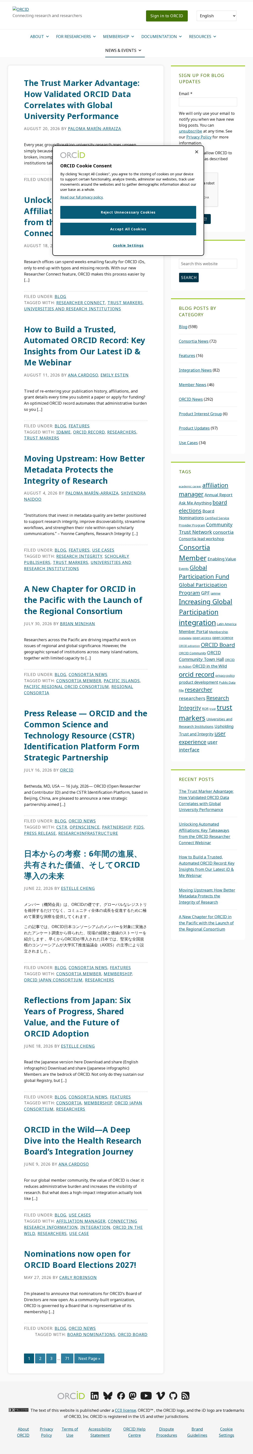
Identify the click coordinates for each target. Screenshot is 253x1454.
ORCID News (82, 821)
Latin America (226, 624)
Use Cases (103, 550)
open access (201, 638)
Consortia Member (78, 680)
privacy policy (225, 675)
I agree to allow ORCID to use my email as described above (205, 158)
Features (79, 426)
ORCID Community (192, 653)
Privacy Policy (198, 137)
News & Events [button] (120, 50)
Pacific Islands (122, 680)
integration (95, 1227)
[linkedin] (95, 1398)
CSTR (61, 827)
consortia (69, 1103)
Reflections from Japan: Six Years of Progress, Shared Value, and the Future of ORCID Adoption (77, 1016)
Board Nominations (91, 1334)
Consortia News (88, 674)
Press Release (40, 833)
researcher (198, 689)
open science (222, 637)
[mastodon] (132, 1398)
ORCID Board (133, 1334)
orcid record (89, 432)
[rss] (185, 1398)
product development (198, 682)
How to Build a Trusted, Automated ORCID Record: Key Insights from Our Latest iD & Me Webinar (84, 346)
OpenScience (85, 827)
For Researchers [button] (73, 36)
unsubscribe (190, 131)
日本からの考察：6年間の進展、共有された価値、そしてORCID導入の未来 (83, 864)
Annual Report (218, 495)
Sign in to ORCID (166, 16)
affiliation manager (80, 1221)
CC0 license (125, 1410)
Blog (60, 296)
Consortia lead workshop (201, 538)
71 (69, 1358)
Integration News (195, 370)
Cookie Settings (226, 1432)
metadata (185, 638)
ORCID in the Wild (209, 666)
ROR (205, 708)
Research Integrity (79, 556)
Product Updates (194, 428)
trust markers (125, 302)
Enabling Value (222, 559)
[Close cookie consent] (196, 151)
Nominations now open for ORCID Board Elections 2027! (80, 1259)
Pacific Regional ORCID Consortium (66, 686)
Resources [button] (200, 36)
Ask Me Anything (195, 503)
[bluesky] (108, 1398)
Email (185, 93)
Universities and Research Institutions (72, 309)
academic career (190, 486)
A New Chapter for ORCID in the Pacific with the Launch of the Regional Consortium (83, 599)
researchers (121, 432)
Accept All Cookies (128, 229)
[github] (173, 1398)
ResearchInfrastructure (88, 833)
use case (79, 1233)
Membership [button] (116, 36)
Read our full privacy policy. (81, 197)
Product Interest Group (200, 414)
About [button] (37, 36)
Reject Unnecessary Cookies (128, 212)
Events (184, 568)
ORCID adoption (189, 646)
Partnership (116, 827)
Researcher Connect (80, 302)
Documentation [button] (159, 36)
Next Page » (89, 1359)
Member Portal (193, 631)
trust (213, 709)
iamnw (215, 593)
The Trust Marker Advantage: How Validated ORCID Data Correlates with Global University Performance (82, 99)
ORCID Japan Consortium (53, 980)
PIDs (139, 827)
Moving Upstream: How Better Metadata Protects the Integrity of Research (84, 469)
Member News (192, 384)
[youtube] (146, 1398)
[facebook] (121, 1398)
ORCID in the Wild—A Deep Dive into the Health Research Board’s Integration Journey (83, 1140)
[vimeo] (160, 1398)
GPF (205, 593)
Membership (118, 973)
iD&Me (63, 432)
